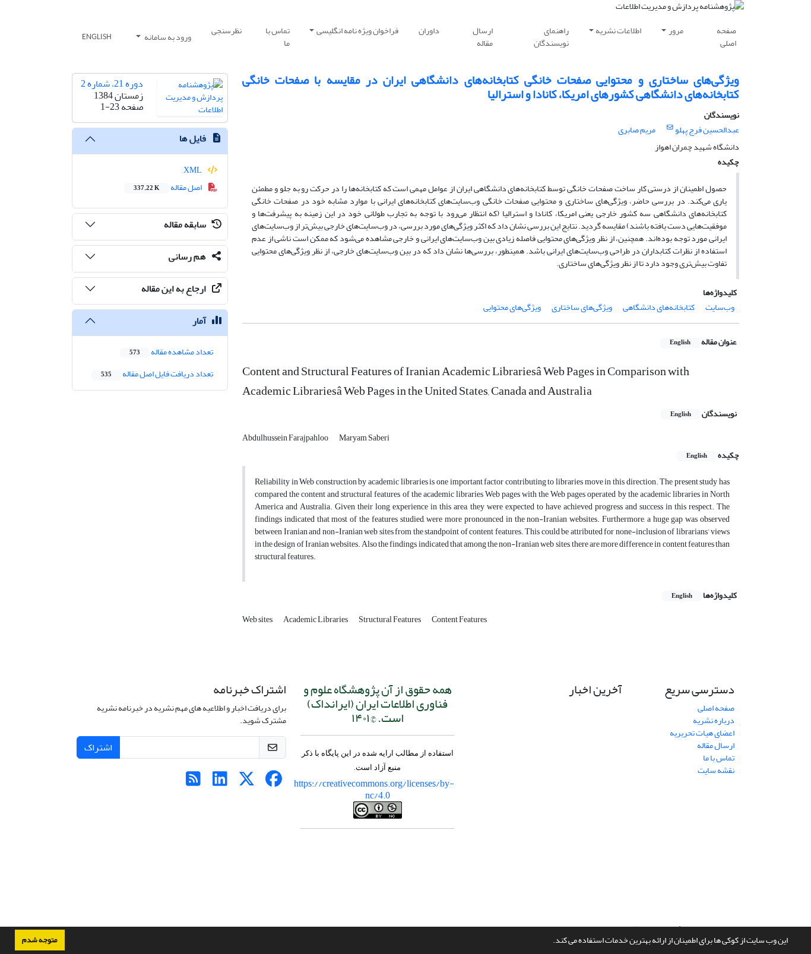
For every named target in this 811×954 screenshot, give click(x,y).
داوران (429, 31)
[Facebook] (273, 782)
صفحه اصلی (726, 37)
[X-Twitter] (246, 782)
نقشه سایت (716, 770)
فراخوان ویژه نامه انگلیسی (357, 31)
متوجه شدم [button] (40, 940)
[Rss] (193, 782)
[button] (550, 941)
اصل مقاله (168, 187)
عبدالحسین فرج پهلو (707, 130)
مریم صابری (636, 130)
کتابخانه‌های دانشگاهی (659, 307)
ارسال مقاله (483, 37)
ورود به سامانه (167, 37)
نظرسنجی (226, 31)
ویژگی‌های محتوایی (512, 307)
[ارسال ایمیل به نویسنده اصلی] (670, 128)
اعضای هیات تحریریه (702, 733)
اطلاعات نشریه (618, 31)
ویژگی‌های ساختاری (582, 307)
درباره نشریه (713, 720)
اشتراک (98, 747)
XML (193, 170)
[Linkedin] (220, 782)
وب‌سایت (719, 307)
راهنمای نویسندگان (551, 37)
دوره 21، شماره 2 (112, 84)
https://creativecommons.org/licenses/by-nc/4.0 (374, 789)
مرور (676, 31)
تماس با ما (277, 37)
